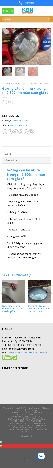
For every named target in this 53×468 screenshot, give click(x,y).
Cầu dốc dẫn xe (34, 421)
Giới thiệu (21, 408)
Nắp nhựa (27, 432)
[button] (6, 11)
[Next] (46, 46)
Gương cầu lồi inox (38, 408)
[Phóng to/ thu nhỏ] (11, 450)
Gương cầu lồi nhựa (40, 83)
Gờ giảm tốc (38, 419)
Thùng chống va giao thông (26, 427)
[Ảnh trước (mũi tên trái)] (3, 463)
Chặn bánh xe (17, 421)
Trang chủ (7, 83)
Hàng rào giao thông (36, 429)
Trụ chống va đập (14, 429)
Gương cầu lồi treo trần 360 (26, 412)
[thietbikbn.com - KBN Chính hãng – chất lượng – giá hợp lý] (28, 11)
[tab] (26, 154)
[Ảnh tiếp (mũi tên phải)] (11, 463)
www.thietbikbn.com (35, 352)
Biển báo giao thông (19, 419)
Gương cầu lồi (21, 83)
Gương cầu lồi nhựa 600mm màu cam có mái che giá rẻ (12, 308)
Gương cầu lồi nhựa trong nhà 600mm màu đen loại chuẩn (39, 308)
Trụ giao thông (39, 425)
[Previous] (7, 46)
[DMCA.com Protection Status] (9, 357)
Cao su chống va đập (35, 423)
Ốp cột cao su (14, 423)
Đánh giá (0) (11, 160)
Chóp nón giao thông (17, 425)
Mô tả (8, 154)
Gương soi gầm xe (26, 414)
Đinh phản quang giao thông (26, 417)
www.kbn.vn (15, 352)
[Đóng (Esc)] (3, 450)
